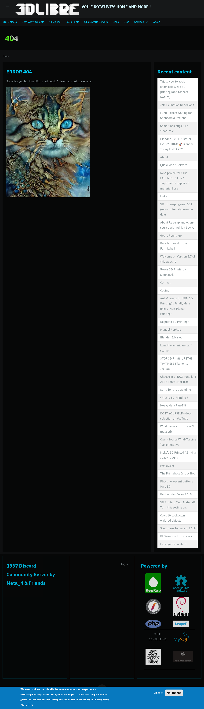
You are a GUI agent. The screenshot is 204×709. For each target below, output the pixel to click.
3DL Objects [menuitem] (10, 21)
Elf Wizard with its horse (176, 536)
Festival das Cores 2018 (176, 494)
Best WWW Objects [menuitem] (33, 21)
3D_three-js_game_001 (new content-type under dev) (176, 209)
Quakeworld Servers (173, 165)
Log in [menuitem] (124, 564)
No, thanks (174, 692)
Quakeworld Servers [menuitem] (96, 21)
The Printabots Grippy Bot (177, 473)
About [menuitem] (156, 21)
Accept (158, 693)
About (164, 157)
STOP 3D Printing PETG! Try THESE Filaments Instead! (176, 364)
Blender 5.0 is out (171, 337)
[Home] (47, 9)
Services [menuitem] (139, 21)
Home (6, 56)
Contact (165, 282)
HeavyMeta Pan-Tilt (173, 405)
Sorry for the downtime (175, 389)
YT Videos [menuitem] (55, 21)
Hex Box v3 (167, 465)
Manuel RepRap (170, 329)
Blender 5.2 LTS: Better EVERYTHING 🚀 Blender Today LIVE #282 (176, 144)
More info (26, 704)
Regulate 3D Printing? (174, 322)
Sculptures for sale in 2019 (178, 528)
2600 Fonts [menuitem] (72, 21)
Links (163, 196)
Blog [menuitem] (126, 21)
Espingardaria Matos (174, 544)
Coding (164, 290)
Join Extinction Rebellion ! (177, 105)
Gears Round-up (171, 235)
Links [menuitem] (116, 21)
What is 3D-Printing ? (174, 397)
